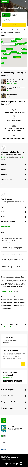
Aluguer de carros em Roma (7, 296)
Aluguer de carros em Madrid (20, 296)
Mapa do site (4, 457)
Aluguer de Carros (5, 29)
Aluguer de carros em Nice (20, 302)
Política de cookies (5, 459)
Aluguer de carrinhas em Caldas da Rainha (7, 308)
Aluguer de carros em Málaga (7, 299)
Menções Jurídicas (13, 457)
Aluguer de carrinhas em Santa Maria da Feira (20, 305)
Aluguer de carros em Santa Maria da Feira (7, 302)
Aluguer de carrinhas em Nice (7, 305)
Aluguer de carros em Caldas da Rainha (20, 299)
